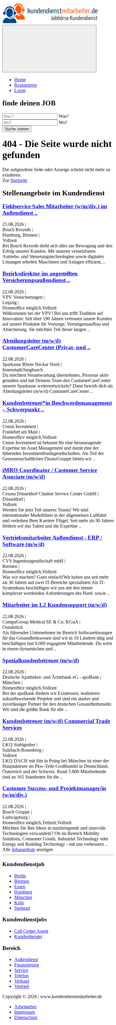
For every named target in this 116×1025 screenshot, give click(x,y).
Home (20, 79)
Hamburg (23, 891)
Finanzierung (26, 964)
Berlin (20, 875)
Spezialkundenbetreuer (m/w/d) (40, 660)
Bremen (21, 881)
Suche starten (17, 129)
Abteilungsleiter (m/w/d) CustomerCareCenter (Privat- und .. (46, 344)
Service (21, 970)
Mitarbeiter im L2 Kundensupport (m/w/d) (54, 605)
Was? (64, 116)
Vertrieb (21, 986)
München (23, 897)
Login (20, 90)
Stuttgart (22, 908)
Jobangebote (23, 849)
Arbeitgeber (25, 1006)
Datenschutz (25, 1017)
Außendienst (26, 959)
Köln (19, 902)
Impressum (24, 1012)
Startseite (18, 180)
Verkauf (21, 980)
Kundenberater (28, 936)
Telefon (21, 975)
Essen (19, 886)
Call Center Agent (31, 931)
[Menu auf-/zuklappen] (49, 48)
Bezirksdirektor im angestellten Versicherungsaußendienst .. (40, 276)
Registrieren (25, 85)
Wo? (63, 122)
